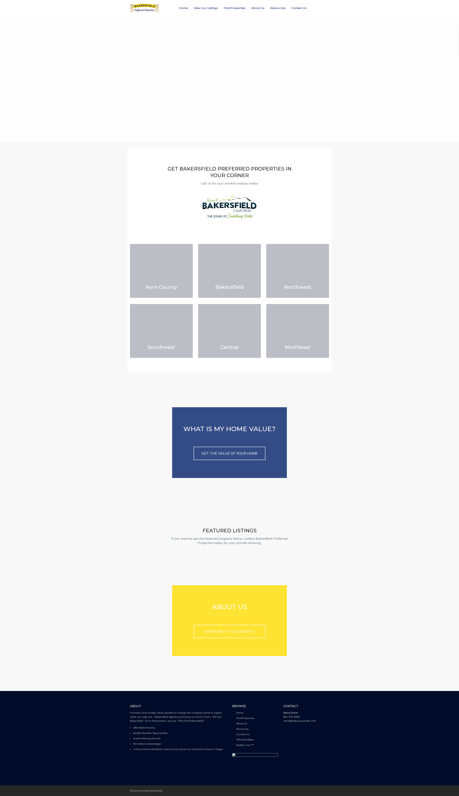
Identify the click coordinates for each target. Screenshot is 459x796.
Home (183, 8)
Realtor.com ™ (245, 745)
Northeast (298, 347)
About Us (257, 8)
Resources (277, 8)
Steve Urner (290, 712)
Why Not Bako (245, 739)
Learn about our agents (229, 631)
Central (229, 347)
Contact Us (299, 8)
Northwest (297, 287)
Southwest (161, 347)
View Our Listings (206, 8)
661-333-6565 (291, 716)
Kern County (161, 287)
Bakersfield (229, 287)
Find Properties (234, 8)
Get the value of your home (230, 453)
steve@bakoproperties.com (299, 720)
